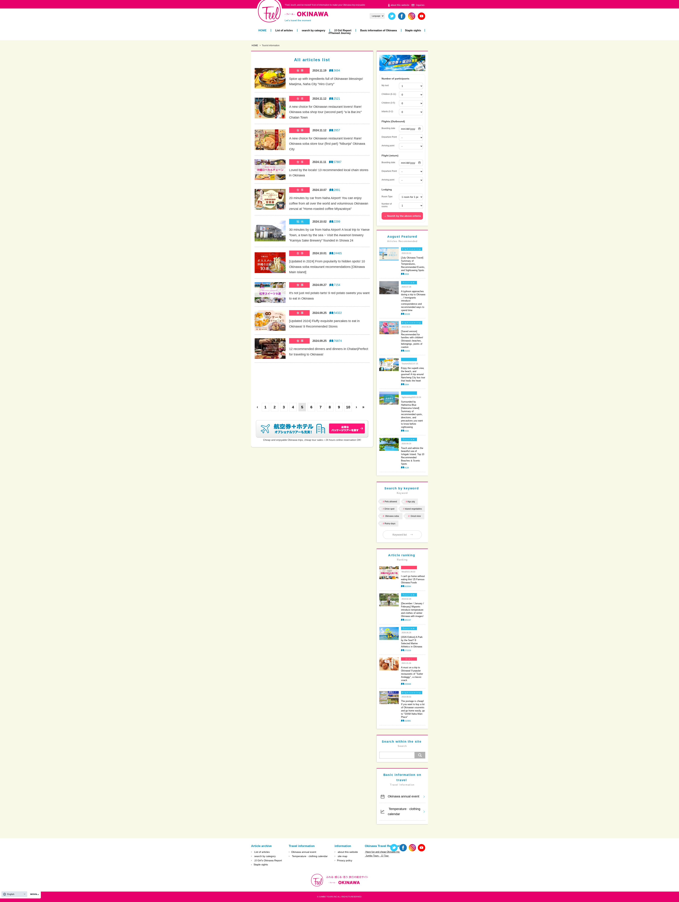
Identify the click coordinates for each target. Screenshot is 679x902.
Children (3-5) (388, 103)
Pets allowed (391, 501)
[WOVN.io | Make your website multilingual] (33, 894)
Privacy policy (344, 860)
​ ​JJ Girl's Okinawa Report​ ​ (268, 860)
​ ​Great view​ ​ (415, 516)
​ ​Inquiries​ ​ (420, 5)
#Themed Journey (340, 33)
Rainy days (390, 523)
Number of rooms (387, 205)
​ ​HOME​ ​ (262, 30)
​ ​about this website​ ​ (400, 5)
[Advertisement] (312, 380)
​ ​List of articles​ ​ (284, 30)
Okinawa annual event (403, 796)
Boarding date (388, 128)
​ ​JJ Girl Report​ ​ (342, 30)
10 (348, 407)
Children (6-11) (389, 94)
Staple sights (413, 30)
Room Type (387, 196)
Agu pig (411, 501)
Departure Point (389, 137)
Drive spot (389, 509)
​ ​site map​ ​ (342, 856)
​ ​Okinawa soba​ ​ (392, 516)
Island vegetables (413, 509)
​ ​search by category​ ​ (313, 30)
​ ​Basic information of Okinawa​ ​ (378, 30)
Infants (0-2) (387, 111)
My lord (385, 85)
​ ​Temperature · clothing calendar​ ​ (404, 811)
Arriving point (388, 145)
